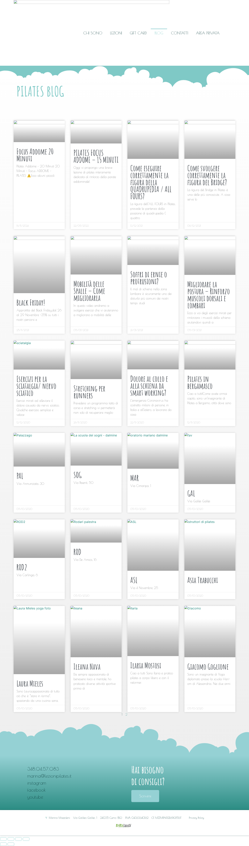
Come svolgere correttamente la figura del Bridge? (207, 175)
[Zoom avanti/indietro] (26, 839)
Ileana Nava (87, 666)
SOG (78, 475)
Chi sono (92, 33)
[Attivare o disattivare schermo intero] (18, 839)
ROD (77, 552)
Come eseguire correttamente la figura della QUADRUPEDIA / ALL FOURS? (150, 182)
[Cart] (231, 33)
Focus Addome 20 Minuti (35, 154)
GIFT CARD (138, 33)
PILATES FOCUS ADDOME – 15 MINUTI (96, 156)
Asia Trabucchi (202, 580)
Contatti (179, 33)
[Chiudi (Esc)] (3, 839)
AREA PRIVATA (208, 33)
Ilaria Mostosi (145, 665)
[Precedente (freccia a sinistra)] (3, 844)
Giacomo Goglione (208, 666)
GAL (191, 493)
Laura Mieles (30, 683)
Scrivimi (145, 796)
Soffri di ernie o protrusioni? (148, 277)
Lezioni (116, 33)
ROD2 (22, 567)
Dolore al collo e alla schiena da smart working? (149, 386)
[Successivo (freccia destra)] (11, 844)
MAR (134, 478)
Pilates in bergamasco (199, 382)
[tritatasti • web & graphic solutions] (124, 827)
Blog (159, 33)
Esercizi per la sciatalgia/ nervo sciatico (36, 386)
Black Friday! (31, 302)
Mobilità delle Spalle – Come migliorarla (89, 291)
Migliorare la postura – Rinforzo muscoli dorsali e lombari (208, 294)
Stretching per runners (89, 391)
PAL (20, 476)
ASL (133, 580)
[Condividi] (11, 839)
